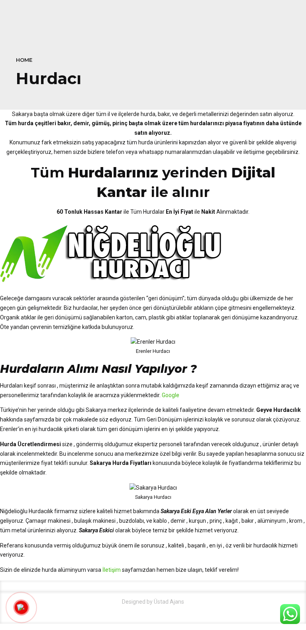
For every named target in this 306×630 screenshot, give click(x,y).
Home (24, 60)
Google (170, 395)
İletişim (111, 570)
